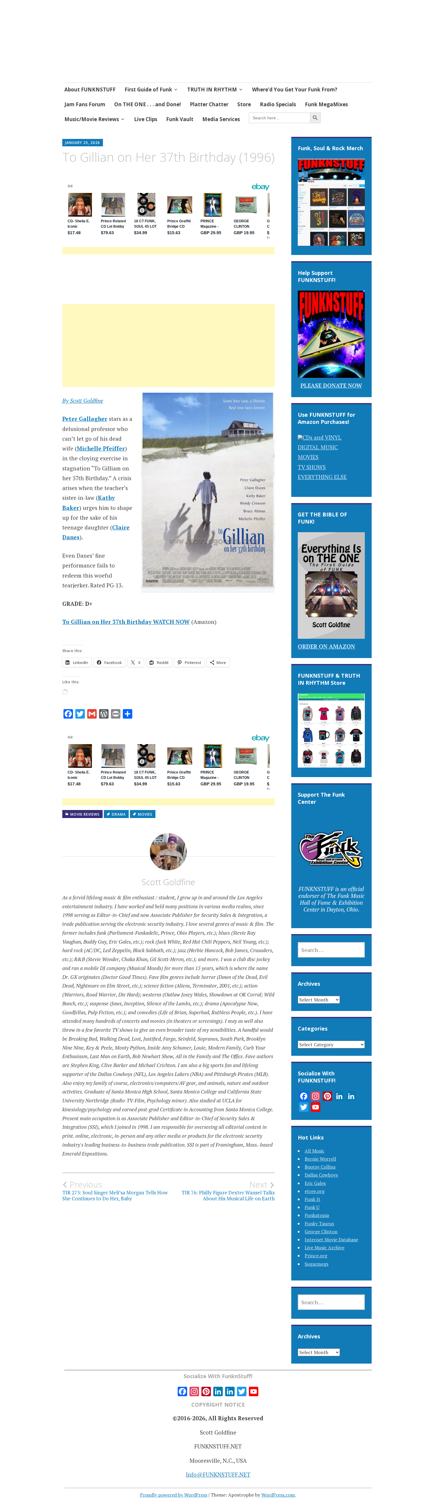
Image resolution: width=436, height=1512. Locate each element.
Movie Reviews (85, 814)
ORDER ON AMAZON (326, 646)
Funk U (312, 1207)
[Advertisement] (168, 352)
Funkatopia (317, 1215)
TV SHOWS (312, 467)
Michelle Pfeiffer (101, 448)
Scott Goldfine (168, 881)
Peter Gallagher (84, 418)
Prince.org (316, 1255)
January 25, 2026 (82, 142)
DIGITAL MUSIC (318, 447)
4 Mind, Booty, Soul (126, 41)
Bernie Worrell (320, 1159)
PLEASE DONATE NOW (331, 385)
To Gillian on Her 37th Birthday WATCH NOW (126, 621)
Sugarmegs (316, 1264)
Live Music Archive (324, 1247)
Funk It (312, 1199)
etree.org (314, 1191)
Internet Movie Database (331, 1239)
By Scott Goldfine (82, 400)
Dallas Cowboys (321, 1175)
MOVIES (308, 457)
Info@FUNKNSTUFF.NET (218, 1474)
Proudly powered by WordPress (173, 1495)
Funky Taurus (319, 1223)
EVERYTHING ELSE (322, 477)
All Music (314, 1151)
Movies (145, 814)
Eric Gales (315, 1183)
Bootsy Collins (320, 1167)
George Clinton (321, 1231)
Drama (119, 814)
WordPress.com (278, 1495)
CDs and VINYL (322, 437)
